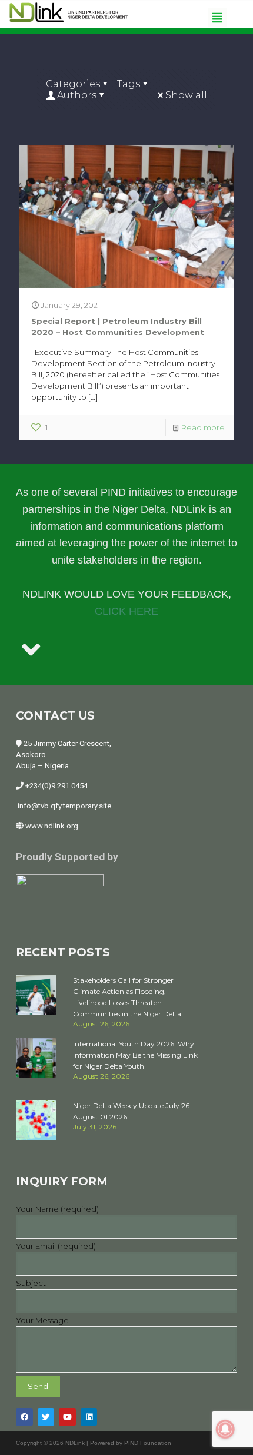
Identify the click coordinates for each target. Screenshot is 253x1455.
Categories (73, 84)
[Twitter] (46, 1417)
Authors (76, 95)
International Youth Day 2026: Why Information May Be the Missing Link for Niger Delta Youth (135, 1054)
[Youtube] (67, 1417)
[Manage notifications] (225, 1429)
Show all (186, 95)
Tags (128, 84)
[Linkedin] (89, 1417)
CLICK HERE (126, 611)
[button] (217, 17)
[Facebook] (24, 1417)
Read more (203, 427)
